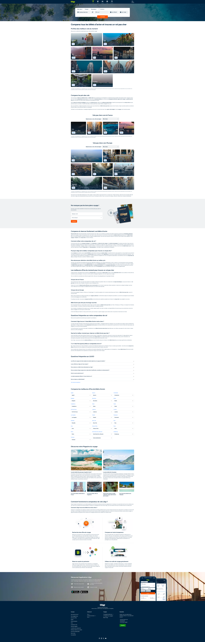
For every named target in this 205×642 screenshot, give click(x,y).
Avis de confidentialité (75, 631)
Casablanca (73, 403)
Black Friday (105, 617)
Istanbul (116, 170)
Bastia (115, 398)
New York (94, 420)
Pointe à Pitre (94, 426)
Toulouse (95, 54)
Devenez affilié (74, 617)
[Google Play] (75, 592)
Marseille (74, 40)
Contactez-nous (74, 624)
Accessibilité (73, 634)
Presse (72, 619)
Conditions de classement (76, 628)
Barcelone (74, 157)
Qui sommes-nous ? (74, 614)
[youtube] (106, 638)
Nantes (105, 68)
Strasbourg (116, 431)
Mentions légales (74, 626)
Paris (73, 129)
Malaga (105, 184)
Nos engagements (74, 616)
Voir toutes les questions (75, 382)
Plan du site (73, 633)
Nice (105, 40)
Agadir (72, 392)
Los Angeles (73, 415)
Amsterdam (74, 184)
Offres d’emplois (74, 621)
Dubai (115, 403)
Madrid (93, 415)
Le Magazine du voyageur (108, 615)
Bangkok (72, 398)
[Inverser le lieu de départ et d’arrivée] (92, 12)
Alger (73, 68)
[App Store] (84, 592)
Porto (105, 157)
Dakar (93, 403)
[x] (103, 638)
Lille (73, 54)
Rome (94, 170)
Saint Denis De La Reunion (97, 431)
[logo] (73, 2)
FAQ (72, 622)
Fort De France (74, 409)
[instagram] (101, 638)
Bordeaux (95, 81)
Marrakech (74, 81)
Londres (115, 409)
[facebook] (99, 638)
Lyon (115, 54)
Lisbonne (74, 170)
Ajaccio (105, 129)
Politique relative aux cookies (76, 629)
